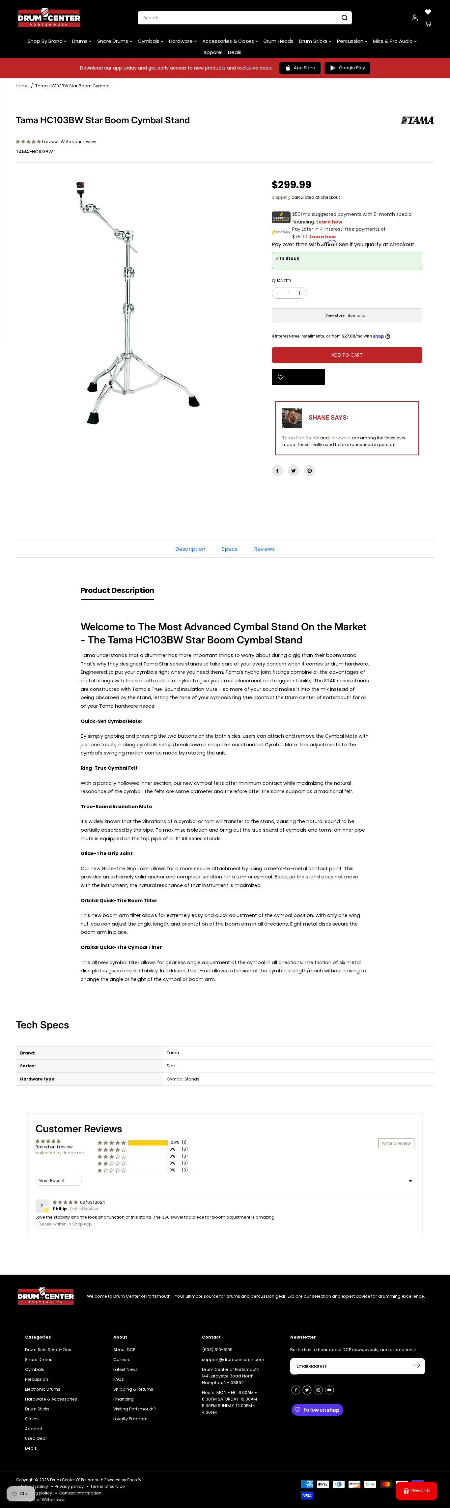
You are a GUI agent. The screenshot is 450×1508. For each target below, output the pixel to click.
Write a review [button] (396, 1143)
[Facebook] (277, 470)
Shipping (281, 197)
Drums (80, 41)
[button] (29, 141)
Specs (230, 549)
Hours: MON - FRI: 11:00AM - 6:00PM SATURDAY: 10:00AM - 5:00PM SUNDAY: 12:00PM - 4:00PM (231, 1402)
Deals (234, 52)
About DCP (124, 1349)
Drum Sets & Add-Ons (48, 1349)
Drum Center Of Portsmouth (76, 1480)
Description (190, 549)
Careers (121, 1359)
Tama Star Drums (300, 438)
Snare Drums (113, 41)
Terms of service (107, 1486)
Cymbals (149, 41)
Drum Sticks (314, 41)
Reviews (264, 549)
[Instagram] (318, 1390)
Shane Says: (328, 417)
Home (22, 86)
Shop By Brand (46, 41)
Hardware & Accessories (51, 1399)
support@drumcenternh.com (233, 1359)
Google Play (352, 68)
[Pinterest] (309, 470)
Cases (32, 1419)
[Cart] (428, 24)
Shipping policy (35, 1493)
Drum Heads (279, 41)
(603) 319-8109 (217, 1349)
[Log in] (415, 18)
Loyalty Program (130, 1419)
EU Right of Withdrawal (42, 1499)
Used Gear (36, 1438)
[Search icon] (344, 17)
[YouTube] (329, 1390)
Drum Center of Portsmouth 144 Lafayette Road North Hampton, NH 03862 (230, 1376)
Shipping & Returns (133, 1389)
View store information (346, 315)
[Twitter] (293, 470)
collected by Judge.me (60, 1153)
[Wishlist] (428, 12)
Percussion (351, 41)
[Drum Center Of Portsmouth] (49, 17)
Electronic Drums (42, 1389)
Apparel (212, 52)
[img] (66, 1202)
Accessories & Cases (228, 41)
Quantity (282, 280)
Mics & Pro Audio (393, 41)
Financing (123, 1399)
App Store (304, 68)
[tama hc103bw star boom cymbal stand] (138, 303)
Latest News (125, 1369)
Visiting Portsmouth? (134, 1409)
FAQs (118, 1379)
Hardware (181, 41)
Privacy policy (69, 1486)
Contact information (80, 1493)
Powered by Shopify (122, 1480)
